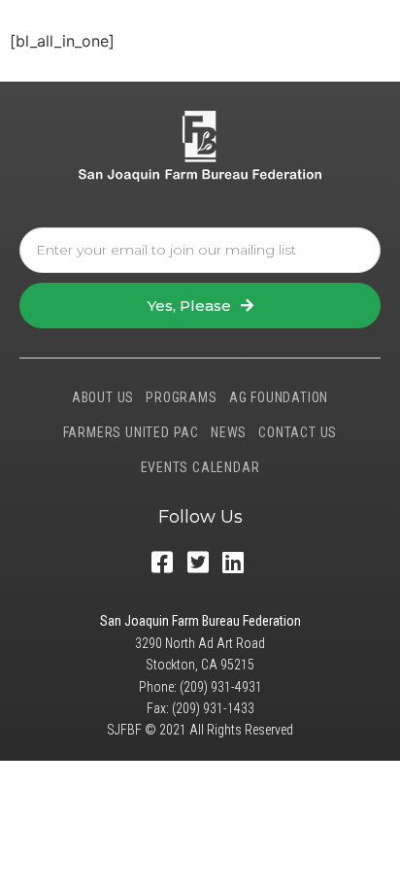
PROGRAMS (181, 397)
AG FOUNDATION (278, 397)
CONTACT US (297, 432)
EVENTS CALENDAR (200, 467)
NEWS (229, 432)
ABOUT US (103, 397)
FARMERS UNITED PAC (131, 432)
